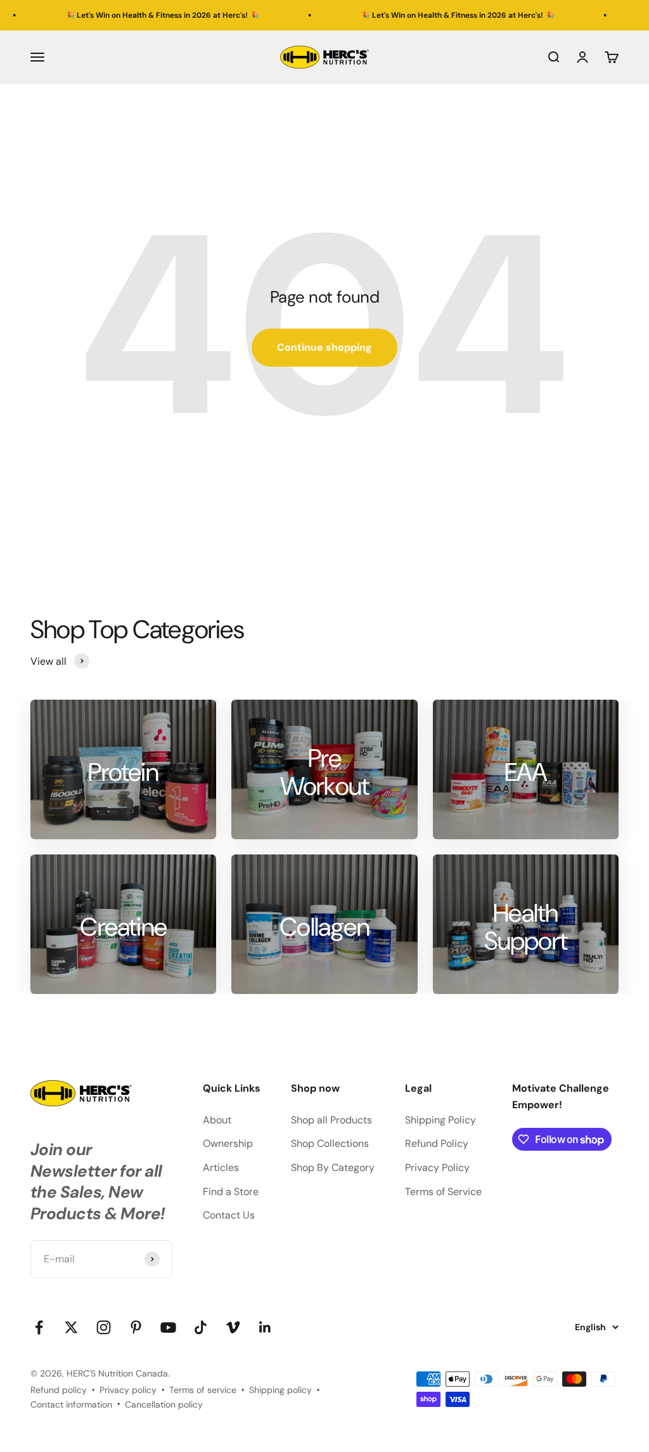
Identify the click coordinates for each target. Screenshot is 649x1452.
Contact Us (229, 1215)
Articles (221, 1167)
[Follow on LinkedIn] (265, 1327)
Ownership (228, 1143)
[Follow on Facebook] (39, 1327)
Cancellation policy (164, 1404)
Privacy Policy (437, 1167)
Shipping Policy (440, 1120)
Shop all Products (331, 1120)
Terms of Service (443, 1191)
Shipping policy (280, 1390)
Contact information (71, 1404)
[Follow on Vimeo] (232, 1327)
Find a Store (231, 1191)
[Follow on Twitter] (71, 1327)
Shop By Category (333, 1167)
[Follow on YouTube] (168, 1327)
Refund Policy (436, 1143)
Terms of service (202, 1390)
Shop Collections (330, 1143)
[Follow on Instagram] (103, 1327)
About (217, 1120)
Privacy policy (128, 1390)
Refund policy (58, 1390)
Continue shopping (324, 347)
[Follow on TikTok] (200, 1327)
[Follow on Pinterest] (136, 1327)
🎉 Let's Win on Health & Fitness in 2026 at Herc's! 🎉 (131, 15)
